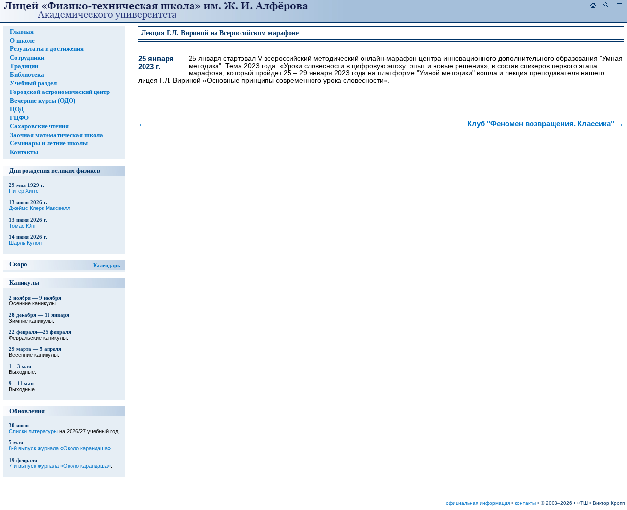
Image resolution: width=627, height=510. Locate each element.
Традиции (24, 66)
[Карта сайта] (606, 5)
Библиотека (27, 74)
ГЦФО (19, 118)
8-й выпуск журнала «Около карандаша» (60, 448)
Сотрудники (27, 57)
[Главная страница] (593, 5)
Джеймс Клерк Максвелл (39, 208)
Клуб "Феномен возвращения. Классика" (545, 124)
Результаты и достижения (47, 49)
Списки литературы (33, 431)
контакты (525, 503)
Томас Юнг (22, 226)
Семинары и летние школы (49, 143)
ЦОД (17, 109)
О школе (22, 40)
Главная (22, 31)
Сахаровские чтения (39, 126)
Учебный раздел (33, 83)
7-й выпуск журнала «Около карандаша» (60, 466)
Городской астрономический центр (60, 92)
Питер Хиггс (24, 191)
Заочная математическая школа (56, 135)
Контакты (24, 152)
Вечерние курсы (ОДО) (42, 100)
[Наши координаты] (619, 5)
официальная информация (478, 503)
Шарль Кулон (25, 243)
